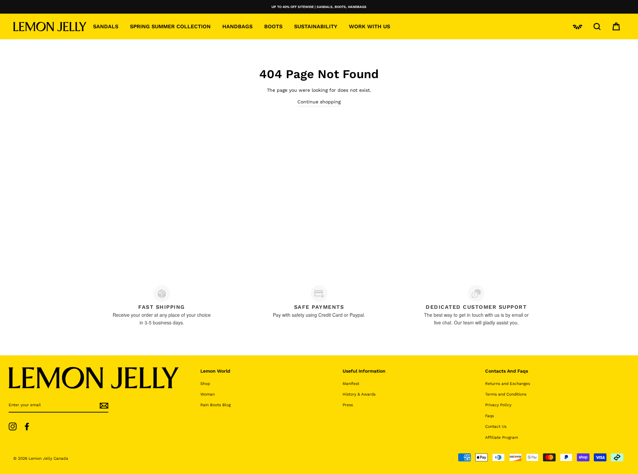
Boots (273, 26)
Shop (205, 383)
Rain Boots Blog (215, 405)
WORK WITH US (369, 26)
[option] (319, 6)
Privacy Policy (498, 405)
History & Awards (359, 394)
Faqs (489, 416)
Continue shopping (319, 101)
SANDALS (105, 26)
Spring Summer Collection (170, 26)
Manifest (351, 383)
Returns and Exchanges (507, 383)
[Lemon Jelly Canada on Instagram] (13, 426)
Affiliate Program (501, 437)
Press (348, 405)
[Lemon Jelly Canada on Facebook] (27, 426)
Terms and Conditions (505, 394)
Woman (207, 394)
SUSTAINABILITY (315, 26)
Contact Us (495, 426)
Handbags (237, 26)
